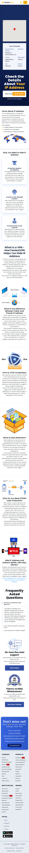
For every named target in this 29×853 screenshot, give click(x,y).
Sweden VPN (18, 809)
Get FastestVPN (14, 745)
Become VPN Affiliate (6, 769)
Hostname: (21, 49)
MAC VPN (17, 773)
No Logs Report (5, 795)
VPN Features (5, 760)
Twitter (5, 820)
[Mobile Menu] (25, 2)
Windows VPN (18, 767)
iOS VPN (17, 771)
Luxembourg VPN (19, 802)
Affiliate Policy (11, 851)
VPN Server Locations (7, 762)
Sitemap (18, 851)
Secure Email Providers (7, 798)
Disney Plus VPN (5, 802)
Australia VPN (18, 795)
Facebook (6, 826)
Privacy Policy (19, 848)
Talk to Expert (14, 668)
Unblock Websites (6, 805)
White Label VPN (5, 771)
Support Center (5, 780)
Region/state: (21, 57)
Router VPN (17, 780)
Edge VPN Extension (19, 764)
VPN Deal (4, 764)
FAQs (3, 776)
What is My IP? (5, 791)
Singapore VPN (18, 800)
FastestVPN (16, 844)
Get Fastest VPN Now (14, 704)
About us (4, 773)
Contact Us (4, 778)
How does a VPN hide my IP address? (12, 603)
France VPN (18, 798)
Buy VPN (4, 757)
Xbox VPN (17, 778)
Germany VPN (18, 793)
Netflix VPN (4, 800)
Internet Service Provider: (9, 50)
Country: (7, 57)
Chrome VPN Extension (20, 760)
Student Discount (6, 767)
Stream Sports (5, 809)
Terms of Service (9, 848)
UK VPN (17, 791)
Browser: (20, 64)
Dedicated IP (5, 793)
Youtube (5, 829)
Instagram (6, 823)
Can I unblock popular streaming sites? (14, 626)
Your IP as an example (15, 99)
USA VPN (17, 788)
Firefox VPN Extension (20, 762)
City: (6, 64)
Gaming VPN (5, 807)
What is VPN (4, 788)
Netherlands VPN (19, 805)
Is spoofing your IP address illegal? (14, 630)
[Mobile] (21, 2)
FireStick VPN (18, 776)
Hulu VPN (4, 812)
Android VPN (18, 769)
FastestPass (18, 757)
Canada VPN (18, 807)
